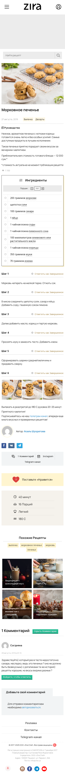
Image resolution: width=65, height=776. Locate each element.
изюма (28, 261)
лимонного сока (38, 231)
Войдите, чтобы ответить (17, 677)
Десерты (40, 119)
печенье (32, 549)
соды (32, 224)
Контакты (31, 730)
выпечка (13, 545)
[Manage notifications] (7, 768)
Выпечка (28, 119)
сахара (30, 211)
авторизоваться (31, 707)
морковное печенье (31, 545)
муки (29, 254)
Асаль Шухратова (34, 431)
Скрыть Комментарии (45, 631)
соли (24, 204)
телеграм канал (39, 416)
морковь (50, 545)
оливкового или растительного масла (30, 239)
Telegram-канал (33, 461)
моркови (31, 198)
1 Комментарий (26, 456)
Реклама (31, 723)
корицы (34, 247)
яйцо (15, 217)
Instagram (48, 456)
